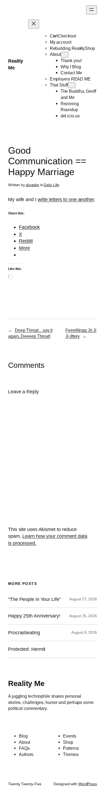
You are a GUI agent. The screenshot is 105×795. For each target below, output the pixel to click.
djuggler (32, 185)
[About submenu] (64, 54)
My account (60, 42)
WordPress (87, 784)
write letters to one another (66, 199)
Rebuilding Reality (67, 48)
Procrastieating (24, 632)
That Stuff (59, 84)
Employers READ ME (70, 78)
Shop (90, 48)
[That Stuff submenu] (71, 85)
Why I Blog (71, 66)
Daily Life (51, 185)
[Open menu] (91, 9)
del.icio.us (70, 115)
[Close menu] (33, 24)
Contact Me (71, 72)
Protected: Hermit (26, 649)
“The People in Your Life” (35, 599)
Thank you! (71, 60)
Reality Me (26, 683)
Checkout (67, 35)
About (55, 54)
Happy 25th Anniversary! (34, 616)
